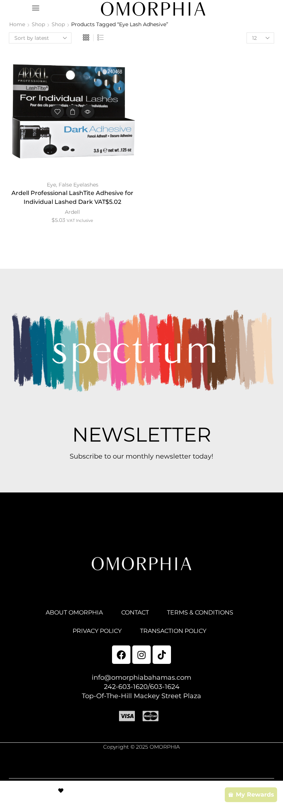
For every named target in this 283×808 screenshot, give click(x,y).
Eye (51, 184)
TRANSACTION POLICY (173, 630)
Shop (38, 24)
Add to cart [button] (72, 111)
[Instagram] (141, 654)
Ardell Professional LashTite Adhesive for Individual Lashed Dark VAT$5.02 (72, 197)
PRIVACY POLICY (97, 630)
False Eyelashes (78, 184)
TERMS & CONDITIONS (200, 612)
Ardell (72, 212)
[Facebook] (121, 654)
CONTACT (135, 612)
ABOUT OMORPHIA (74, 612)
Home (17, 24)
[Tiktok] (162, 654)
